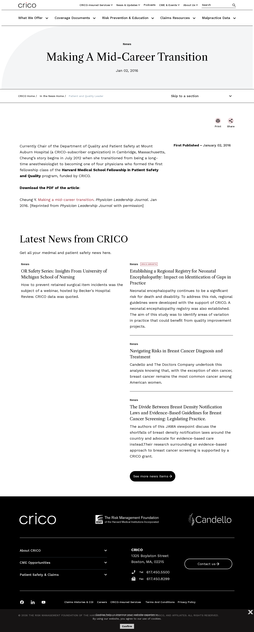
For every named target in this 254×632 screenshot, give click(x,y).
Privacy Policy (186, 602)
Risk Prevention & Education (125, 18)
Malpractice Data (216, 18)
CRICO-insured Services (95, 5)
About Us (189, 5)
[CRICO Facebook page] (22, 602)
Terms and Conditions (160, 602)
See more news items (150, 476)
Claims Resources (175, 18)
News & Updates (126, 5)
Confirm (127, 626)
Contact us (206, 564)
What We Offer (31, 18)
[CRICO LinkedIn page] (32, 602)
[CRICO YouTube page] (43, 602)
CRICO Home (26, 96)
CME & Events (168, 5)
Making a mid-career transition (66, 199)
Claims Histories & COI (78, 602)
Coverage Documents (73, 18)
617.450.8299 (158, 579)
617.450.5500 (158, 572)
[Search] (234, 5)
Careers (102, 602)
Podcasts (149, 4)
